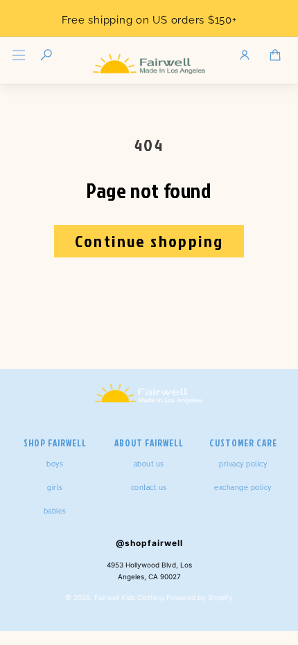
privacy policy (243, 464)
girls (55, 487)
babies (55, 511)
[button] (18, 55)
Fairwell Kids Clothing (129, 597)
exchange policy (243, 487)
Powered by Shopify (199, 597)
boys (54, 464)
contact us (149, 487)
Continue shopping (149, 241)
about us (149, 464)
